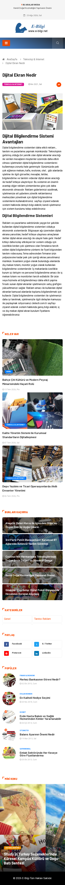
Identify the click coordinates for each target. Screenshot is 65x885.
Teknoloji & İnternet (33, 59)
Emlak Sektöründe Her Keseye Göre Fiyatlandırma (38, 754)
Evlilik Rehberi (26, 694)
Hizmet (23, 712)
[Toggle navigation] (6, 43)
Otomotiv (24, 730)
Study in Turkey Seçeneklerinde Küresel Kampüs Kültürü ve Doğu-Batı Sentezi (32, 858)
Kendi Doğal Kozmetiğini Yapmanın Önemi (33, 8)
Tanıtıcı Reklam (42, 618)
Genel (8, 371)
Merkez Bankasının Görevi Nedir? (40, 679)
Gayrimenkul (25, 749)
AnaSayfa (12, 59)
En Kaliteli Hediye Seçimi (35, 697)
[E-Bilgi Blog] (32, 27)
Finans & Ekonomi (27, 675)
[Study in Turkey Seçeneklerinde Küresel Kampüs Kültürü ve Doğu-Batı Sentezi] (32, 828)
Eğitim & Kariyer (12, 848)
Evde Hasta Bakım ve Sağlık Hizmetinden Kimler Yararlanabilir (40, 717)
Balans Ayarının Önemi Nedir (37, 734)
